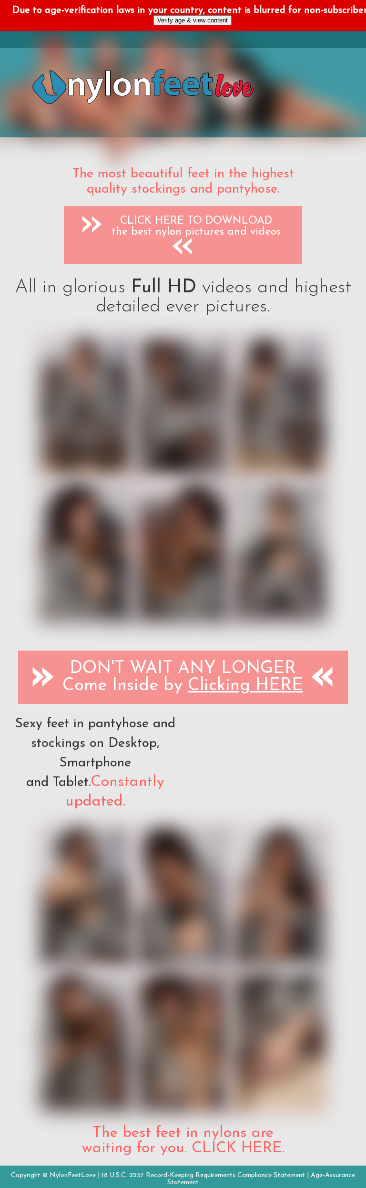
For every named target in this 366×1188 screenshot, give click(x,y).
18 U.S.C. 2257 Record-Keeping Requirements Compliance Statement (203, 1175)
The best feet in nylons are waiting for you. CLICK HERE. (183, 1141)
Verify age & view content (192, 20)
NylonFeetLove (73, 1175)
